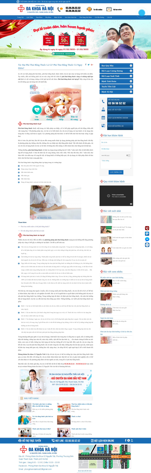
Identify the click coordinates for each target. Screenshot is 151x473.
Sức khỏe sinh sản (70, 17)
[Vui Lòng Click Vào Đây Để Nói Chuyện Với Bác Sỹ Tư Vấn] (55, 381)
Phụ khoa (48, 17)
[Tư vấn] (129, 440)
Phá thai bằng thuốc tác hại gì (68, 79)
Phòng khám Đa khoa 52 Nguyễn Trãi (31, 354)
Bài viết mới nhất (112, 211)
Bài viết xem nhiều (112, 271)
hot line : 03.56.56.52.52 (67, 440)
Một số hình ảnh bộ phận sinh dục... (120, 339)
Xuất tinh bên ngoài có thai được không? (122, 239)
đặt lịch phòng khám (118, 118)
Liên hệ (109, 17)
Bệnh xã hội (58, 17)
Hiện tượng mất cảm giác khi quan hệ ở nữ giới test (121, 259)
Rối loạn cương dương (112, 71)
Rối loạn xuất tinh (110, 76)
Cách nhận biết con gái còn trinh (122, 248)
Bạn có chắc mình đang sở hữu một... (119, 282)
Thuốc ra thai (76, 416)
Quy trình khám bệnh (114, 181)
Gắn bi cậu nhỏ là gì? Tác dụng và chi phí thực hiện (122, 228)
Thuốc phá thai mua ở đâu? (41, 429)
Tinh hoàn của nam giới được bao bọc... (120, 309)
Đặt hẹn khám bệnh (113, 135)
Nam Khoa (39, 17)
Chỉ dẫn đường (99, 17)
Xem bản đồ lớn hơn (85, 471)
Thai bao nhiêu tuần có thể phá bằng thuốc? (35, 226)
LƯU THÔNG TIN (116, 172)
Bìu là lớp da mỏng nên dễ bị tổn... (119, 322)
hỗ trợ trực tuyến (31, 440)
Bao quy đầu (107, 65)
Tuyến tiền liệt (109, 86)
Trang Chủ (20, 17)
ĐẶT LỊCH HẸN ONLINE (104, 440)
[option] (75, 39)
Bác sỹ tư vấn (114, 110)
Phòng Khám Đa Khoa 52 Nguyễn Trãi (43, 466)
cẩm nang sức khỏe (85, 17)
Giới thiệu (30, 17)
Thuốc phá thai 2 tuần (78, 429)
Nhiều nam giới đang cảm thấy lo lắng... (120, 295)
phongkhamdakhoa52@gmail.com (38, 469)
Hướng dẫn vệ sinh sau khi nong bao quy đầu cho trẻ (122, 218)
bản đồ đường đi (115, 126)
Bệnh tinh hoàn (109, 81)
